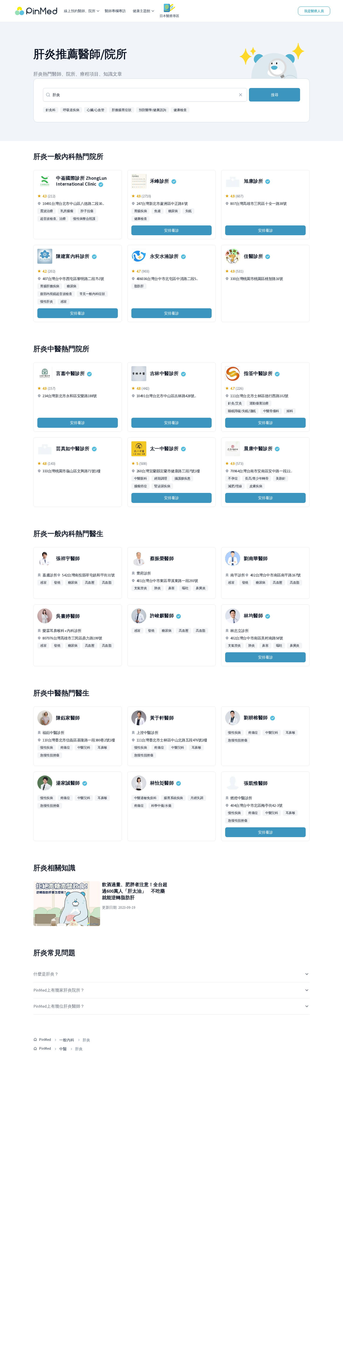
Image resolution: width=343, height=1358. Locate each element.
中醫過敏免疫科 (145, 798)
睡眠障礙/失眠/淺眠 (242, 411)
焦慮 (157, 211)
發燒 (57, 582)
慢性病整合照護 (84, 219)
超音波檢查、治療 (53, 219)
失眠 (188, 211)
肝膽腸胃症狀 (121, 110)
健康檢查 (180, 110)
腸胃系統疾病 (173, 798)
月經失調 (196, 798)
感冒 (63, 301)
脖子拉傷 (86, 211)
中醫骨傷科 (271, 411)
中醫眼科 (140, 478)
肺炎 (157, 588)
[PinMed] (36, 11)
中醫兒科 (83, 747)
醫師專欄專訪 (115, 11)
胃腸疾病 (140, 211)
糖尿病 (173, 211)
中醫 (63, 1049)
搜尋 (274, 94)
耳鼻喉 (102, 747)
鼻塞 (171, 588)
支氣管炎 (140, 588)
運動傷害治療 (259, 403)
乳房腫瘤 (66, 211)
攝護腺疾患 (182, 478)
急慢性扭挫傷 (49, 755)
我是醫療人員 (314, 11)
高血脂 (107, 582)
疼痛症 (65, 747)
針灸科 (51, 110)
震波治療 (46, 211)
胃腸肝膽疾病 (49, 286)
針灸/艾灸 (235, 403)
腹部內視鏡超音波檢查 (56, 294)
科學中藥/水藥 (161, 806)
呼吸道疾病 (71, 110)
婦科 (290, 411)
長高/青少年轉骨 (256, 478)
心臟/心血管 (95, 110)
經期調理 (160, 478)
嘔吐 (185, 588)
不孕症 (233, 478)
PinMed (45, 1039)
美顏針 (280, 478)
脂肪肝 (139, 286)
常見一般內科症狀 (92, 294)
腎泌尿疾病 (162, 486)
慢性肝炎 (46, 301)
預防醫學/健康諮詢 (152, 110)
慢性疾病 (46, 747)
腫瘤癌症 (140, 486)
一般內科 (66, 1040)
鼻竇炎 (200, 588)
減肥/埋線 (235, 486)
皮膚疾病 (255, 486)
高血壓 (89, 582)
